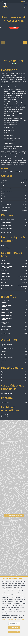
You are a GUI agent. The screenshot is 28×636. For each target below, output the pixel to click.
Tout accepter (15, 632)
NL (25, 1)
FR (22, 1)
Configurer (14, 623)
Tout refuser (15, 627)
